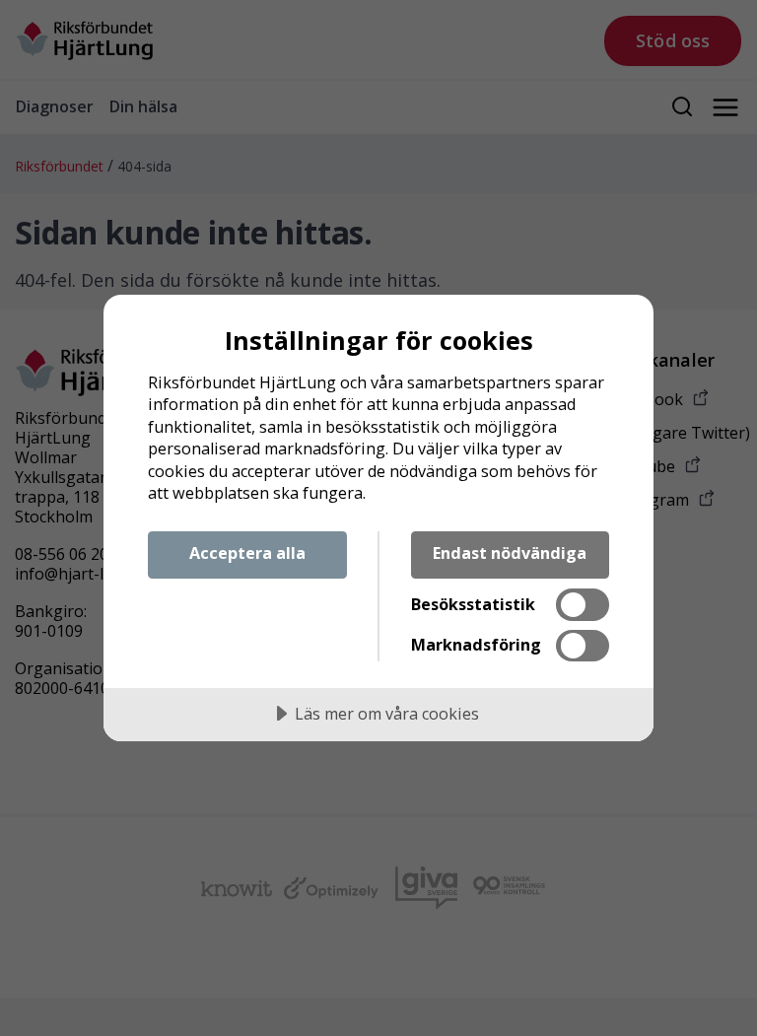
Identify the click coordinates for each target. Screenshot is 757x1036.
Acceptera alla (247, 553)
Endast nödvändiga (509, 553)
